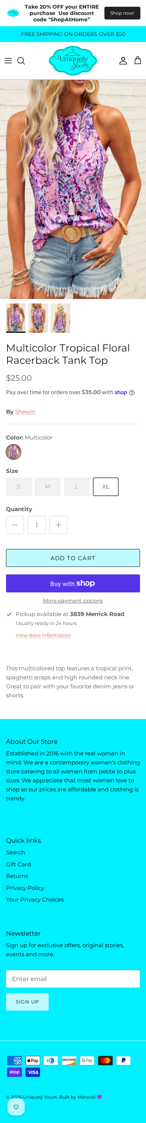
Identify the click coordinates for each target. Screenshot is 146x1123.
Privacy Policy (25, 887)
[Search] (24, 60)
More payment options (73, 601)
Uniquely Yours (40, 1097)
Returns (17, 875)
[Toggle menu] (8, 60)
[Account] (121, 60)
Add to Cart (73, 558)
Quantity (19, 509)
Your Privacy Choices (35, 899)
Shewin (25, 411)
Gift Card (18, 864)
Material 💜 (89, 1097)
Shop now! (122, 13)
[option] (73, 189)
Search (15, 852)
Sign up (27, 1002)
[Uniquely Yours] (73, 61)
